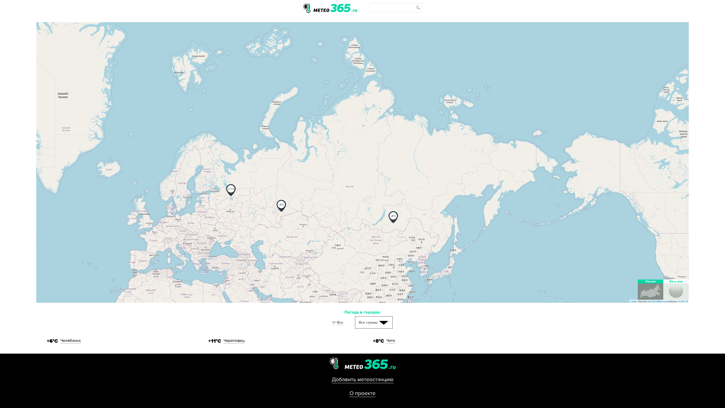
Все (340, 322)
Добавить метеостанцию (362, 379)
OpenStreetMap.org (656, 301)
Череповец (234, 340)
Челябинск (70, 340)
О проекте (362, 393)
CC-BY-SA (683, 301)
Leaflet (633, 301)
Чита (390, 340)
